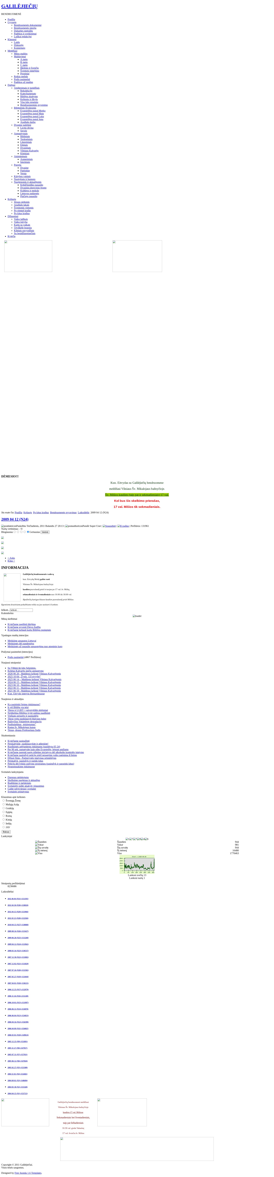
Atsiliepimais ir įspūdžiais (26, 88)
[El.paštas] (123, 526)
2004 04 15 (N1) (18, 1093)
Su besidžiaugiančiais (24, 233)
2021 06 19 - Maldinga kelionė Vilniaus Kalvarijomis (34, 690)
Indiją (8, 823)
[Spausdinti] (109, 526)
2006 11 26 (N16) (18, 996)
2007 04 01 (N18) (18, 983)
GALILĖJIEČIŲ (19, 6)
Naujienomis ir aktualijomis (27, 182)
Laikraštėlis (83, 512)
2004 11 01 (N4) (17, 1074)
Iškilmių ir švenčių (29, 68)
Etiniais (24, 145)
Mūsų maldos (20, 53)
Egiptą (8, 812)
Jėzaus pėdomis (21, 202)
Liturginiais (26, 142)
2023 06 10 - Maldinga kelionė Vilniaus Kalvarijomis (34, 685)
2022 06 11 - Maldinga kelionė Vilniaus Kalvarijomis (34, 688)
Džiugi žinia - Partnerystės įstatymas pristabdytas (32, 758)
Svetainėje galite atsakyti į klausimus (26, 786)
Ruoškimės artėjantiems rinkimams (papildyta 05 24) (34, 746)
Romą (8, 816)
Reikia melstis (21, 76)
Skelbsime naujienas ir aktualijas (24, 780)
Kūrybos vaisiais (22, 176)
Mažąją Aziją (12, 804)
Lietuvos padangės (29, 193)
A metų (24, 59)
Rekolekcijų (26, 90)
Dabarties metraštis (23, 30)
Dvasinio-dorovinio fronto (33, 187)
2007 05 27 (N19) (18, 977)
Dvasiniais (25, 147)
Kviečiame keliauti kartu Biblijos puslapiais (29, 630)
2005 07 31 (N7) (17, 1054)
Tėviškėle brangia (23, 227)
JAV (7, 827)
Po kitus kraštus (22, 213)
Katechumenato (28, 93)
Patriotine (25, 170)
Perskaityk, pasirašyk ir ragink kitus (25, 761)
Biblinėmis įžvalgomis (25, 108)
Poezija (17, 165)
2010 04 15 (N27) (18, 925)
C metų (24, 65)
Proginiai (24, 73)
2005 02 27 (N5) (18, 1067)
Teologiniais (26, 139)
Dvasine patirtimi (22, 125)
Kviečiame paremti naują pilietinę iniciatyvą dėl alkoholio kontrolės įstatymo (46, 752)
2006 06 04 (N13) (18, 1015)
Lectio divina (26, 127)
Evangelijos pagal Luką (32, 116)
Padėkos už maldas (23, 82)
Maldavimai (20, 56)
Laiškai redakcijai (23, 36)
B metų (24, 62)
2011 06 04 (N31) (18, 899)
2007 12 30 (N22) (18, 957)
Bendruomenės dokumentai (27, 25)
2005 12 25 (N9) (18, 1041)
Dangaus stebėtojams (18, 777)
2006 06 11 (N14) (18, 1009)
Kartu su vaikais (22, 224)
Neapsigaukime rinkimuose (21, 766)
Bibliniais (25, 136)
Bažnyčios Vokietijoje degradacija (25, 721)
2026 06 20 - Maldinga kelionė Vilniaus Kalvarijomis (34, 673)
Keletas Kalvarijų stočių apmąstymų (26, 670)
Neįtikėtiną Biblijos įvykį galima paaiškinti (29, 713)
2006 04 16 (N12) (18, 1022)
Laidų (17, 42)
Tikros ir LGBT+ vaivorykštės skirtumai (28, 710)
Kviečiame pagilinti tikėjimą (22, 624)
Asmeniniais (26, 159)
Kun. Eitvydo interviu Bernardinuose (26, 693)
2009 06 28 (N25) (18, 938)
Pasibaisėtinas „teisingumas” (22, 724)
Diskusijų (18, 45)
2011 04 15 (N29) (18, 912)
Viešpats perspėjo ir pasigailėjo (23, 716)
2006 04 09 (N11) (18, 1028)
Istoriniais (25, 162)
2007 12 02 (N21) (18, 964)
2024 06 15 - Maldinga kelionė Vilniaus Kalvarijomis (34, 682)
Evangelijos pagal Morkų (33, 110)
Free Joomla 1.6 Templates (28, 1173)
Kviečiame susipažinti (18, 741)
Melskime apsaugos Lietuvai (22, 640)
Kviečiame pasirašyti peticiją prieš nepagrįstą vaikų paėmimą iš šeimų (42, 755)
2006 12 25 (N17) (18, 989)
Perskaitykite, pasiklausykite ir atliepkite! (28, 743)
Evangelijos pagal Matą (32, 113)
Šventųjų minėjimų (29, 70)
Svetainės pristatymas (18, 791)
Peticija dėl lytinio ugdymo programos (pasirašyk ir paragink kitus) (41, 763)
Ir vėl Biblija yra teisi (18, 707)
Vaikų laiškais (21, 219)
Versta (23, 173)
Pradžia (18, 512)
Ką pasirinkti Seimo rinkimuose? (24, 704)
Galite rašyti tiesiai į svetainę (22, 788)
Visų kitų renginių (29, 102)
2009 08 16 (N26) (18, 931)
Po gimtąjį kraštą (22, 210)
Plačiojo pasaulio (28, 196)
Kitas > (11, 560)
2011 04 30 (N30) (18, 905)
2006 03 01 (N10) (18, 1035)
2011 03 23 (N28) (18, 918)
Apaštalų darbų (28, 122)
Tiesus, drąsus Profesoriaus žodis (24, 730)
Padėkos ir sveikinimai (25, 33)
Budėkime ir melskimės (19, 783)
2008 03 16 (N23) (18, 951)
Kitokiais (24, 153)
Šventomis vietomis (23, 207)
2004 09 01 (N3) (18, 1080)
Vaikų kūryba (20, 222)
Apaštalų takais (21, 205)
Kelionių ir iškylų (29, 99)
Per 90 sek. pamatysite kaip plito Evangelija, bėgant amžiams (38, 749)
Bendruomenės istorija (25, 28)
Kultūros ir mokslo (29, 190)
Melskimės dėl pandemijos (21, 643)
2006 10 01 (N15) (18, 1002)
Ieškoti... (5, 610)
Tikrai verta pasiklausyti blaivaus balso (27, 718)
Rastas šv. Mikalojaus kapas (22, 727)
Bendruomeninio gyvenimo (34, 105)
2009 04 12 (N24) (14, 519)
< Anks (11, 558)
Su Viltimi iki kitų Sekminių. (22, 668)
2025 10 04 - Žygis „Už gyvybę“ (24, 676)
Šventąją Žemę (13, 800)
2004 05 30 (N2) (18, 1087)
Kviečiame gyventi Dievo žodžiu (24, 627)
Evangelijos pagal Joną (31, 119)
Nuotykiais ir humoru (24, 179)
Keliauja (27, 512)
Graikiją (9, 808)
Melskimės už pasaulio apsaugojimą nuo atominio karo (35, 646)
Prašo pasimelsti (22, 79)
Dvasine (24, 167)
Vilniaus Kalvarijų (29, 150)
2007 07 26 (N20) (18, 970)
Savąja (23, 130)
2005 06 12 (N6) (18, 1061)
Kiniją (8, 819)
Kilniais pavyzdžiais (24, 230)
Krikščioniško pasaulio (31, 185)
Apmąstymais (21, 133)
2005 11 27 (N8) (17, 1048)
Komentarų (19, 48)
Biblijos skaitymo (29, 96)
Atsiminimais (20, 156)
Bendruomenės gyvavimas (63, 512)
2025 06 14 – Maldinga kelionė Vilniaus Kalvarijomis (34, 679)
